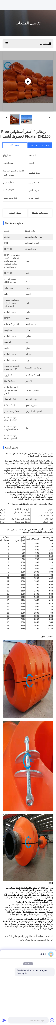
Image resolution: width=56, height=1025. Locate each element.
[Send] (4, 1020)
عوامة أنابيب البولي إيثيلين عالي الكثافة (24, 936)
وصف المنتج (15, 213)
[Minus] (4, 954)
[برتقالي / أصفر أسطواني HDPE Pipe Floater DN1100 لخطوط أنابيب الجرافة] (28, 81)
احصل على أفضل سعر (39, 145)
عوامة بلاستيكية (45, 939)
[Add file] (52, 1020)
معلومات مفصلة (40, 213)
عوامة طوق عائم (28, 939)
